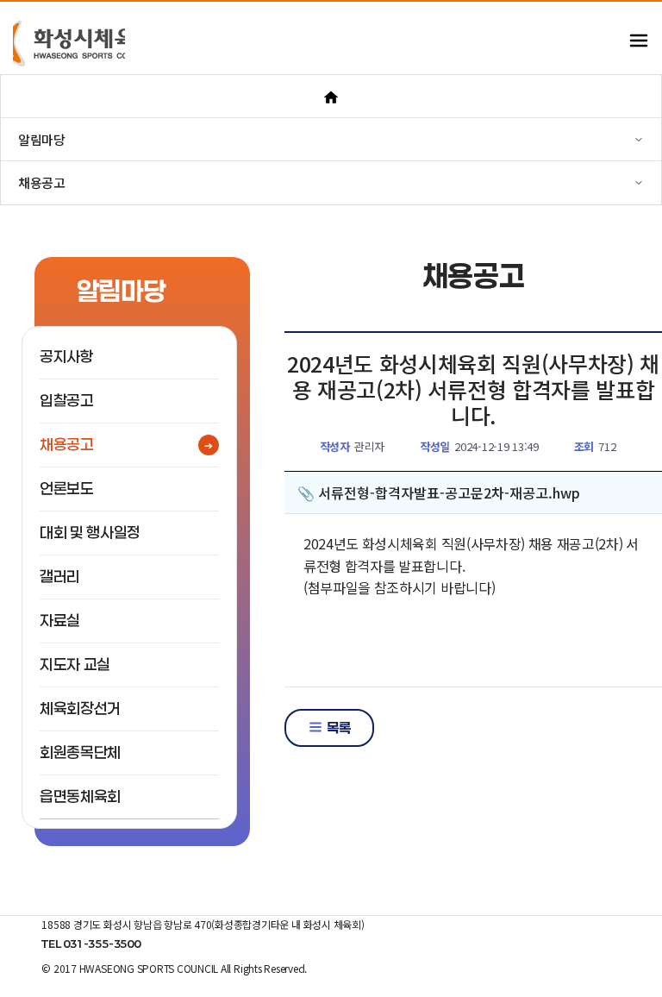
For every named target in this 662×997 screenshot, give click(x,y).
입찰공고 (67, 401)
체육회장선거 (80, 708)
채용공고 (67, 445)
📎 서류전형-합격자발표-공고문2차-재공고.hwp (438, 492)
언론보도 (67, 489)
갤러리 (60, 576)
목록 (337, 727)
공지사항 (67, 357)
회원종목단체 (80, 752)
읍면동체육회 (80, 796)
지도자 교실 (75, 664)
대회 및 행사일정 (90, 533)
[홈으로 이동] (331, 96)
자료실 (60, 620)
